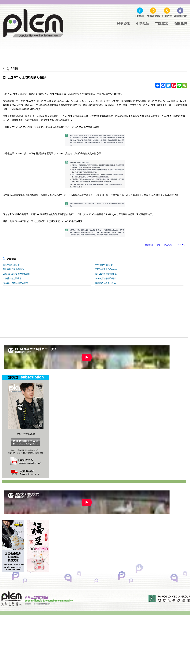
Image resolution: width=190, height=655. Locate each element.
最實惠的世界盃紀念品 (105, 283)
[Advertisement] (95, 55)
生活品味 (142, 24)
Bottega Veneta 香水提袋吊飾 (16, 274)
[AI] (158, 245)
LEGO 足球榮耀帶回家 (105, 278)
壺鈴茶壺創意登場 (11, 264)
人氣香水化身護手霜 (12, 278)
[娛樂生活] (149, 245)
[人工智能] (168, 245)
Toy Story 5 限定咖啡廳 (106, 274)
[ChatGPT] (181, 245)
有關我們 (180, 24)
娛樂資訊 (123, 24)
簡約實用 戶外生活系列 (13, 269)
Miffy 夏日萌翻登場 (104, 264)
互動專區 (161, 24)
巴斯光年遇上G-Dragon (106, 269)
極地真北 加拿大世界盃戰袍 (15, 283)
